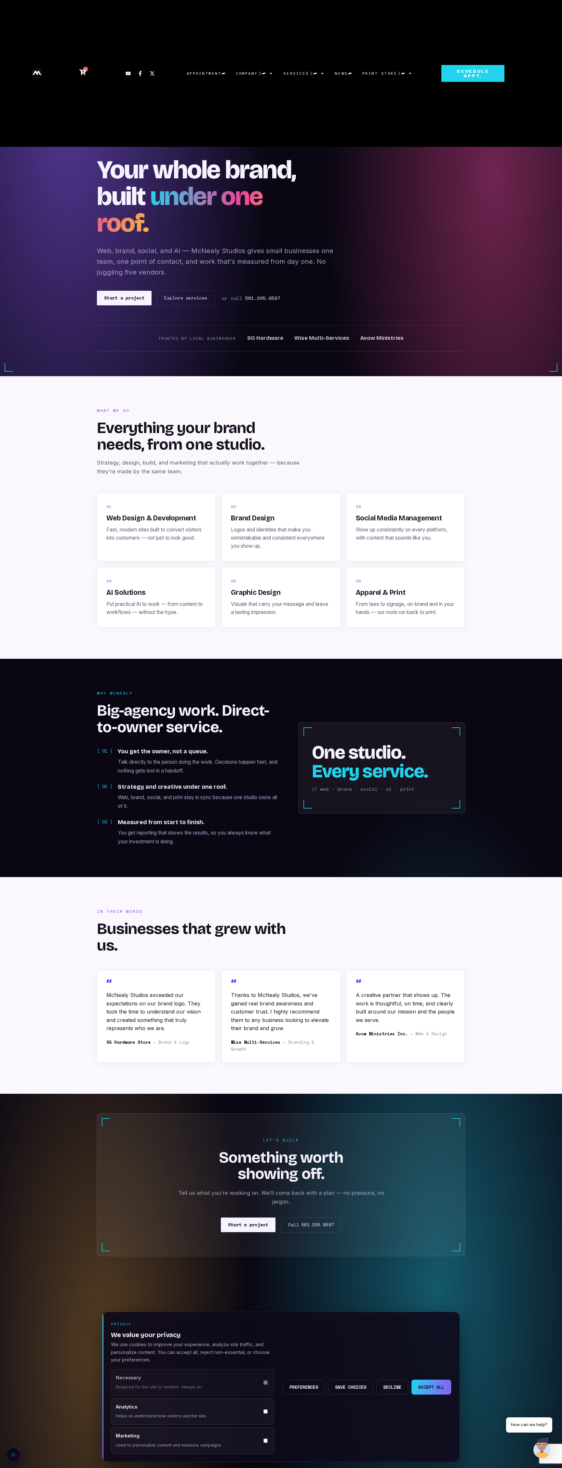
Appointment (204, 73)
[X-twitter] (152, 73)
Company (247, 73)
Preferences (303, 1387)
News (341, 73)
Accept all (431, 1387)
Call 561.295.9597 (311, 1224)
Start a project (124, 298)
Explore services (185, 298)
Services (296, 73)
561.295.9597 (262, 298)
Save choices (350, 1387)
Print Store (379, 73)
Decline (392, 1387)
